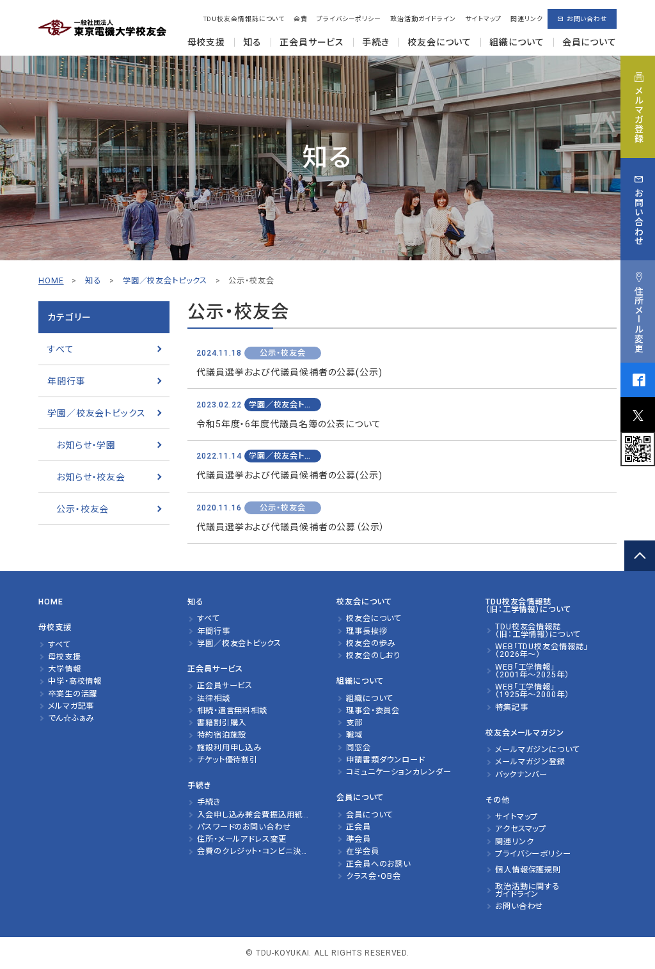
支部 (354, 723)
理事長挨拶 (366, 631)
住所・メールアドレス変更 (242, 839)
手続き (209, 802)
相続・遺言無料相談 (232, 710)
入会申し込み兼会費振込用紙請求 (257, 815)
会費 (301, 18)
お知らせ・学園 (86, 445)
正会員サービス (225, 685)
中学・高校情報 (75, 681)
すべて (60, 349)
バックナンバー (521, 774)
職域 (354, 735)
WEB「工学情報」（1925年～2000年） (532, 691)
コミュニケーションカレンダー (399, 772)
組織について (369, 698)
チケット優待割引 (227, 760)
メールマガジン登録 (530, 762)
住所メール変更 (638, 319)
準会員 (358, 839)
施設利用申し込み (229, 748)
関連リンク (526, 18)
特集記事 (511, 707)
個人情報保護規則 (528, 869)
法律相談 (213, 698)
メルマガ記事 (71, 706)
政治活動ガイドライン (423, 18)
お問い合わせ (587, 18)
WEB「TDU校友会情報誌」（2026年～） (541, 651)
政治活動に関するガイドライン (527, 891)
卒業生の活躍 (72, 694)
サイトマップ (483, 18)
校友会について (374, 618)
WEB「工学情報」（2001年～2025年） (532, 671)
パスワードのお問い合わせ (244, 827)
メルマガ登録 (638, 114)
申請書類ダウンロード (385, 760)
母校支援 (64, 657)
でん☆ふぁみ (71, 718)
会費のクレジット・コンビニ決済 (253, 851)
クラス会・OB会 (373, 876)
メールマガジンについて (537, 749)
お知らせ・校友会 (90, 477)
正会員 (358, 827)
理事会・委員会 (373, 710)
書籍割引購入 (221, 723)
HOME (51, 281)
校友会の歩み (370, 643)
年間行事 (66, 381)
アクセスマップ (520, 829)
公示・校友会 (82, 509)
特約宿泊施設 (221, 735)
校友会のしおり (373, 655)
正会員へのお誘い (378, 864)
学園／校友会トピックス (96, 413)
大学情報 (64, 669)
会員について (369, 815)
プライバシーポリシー (349, 18)
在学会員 (362, 851)
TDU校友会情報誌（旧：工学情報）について (538, 631)
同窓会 (358, 748)
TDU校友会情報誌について (244, 18)
